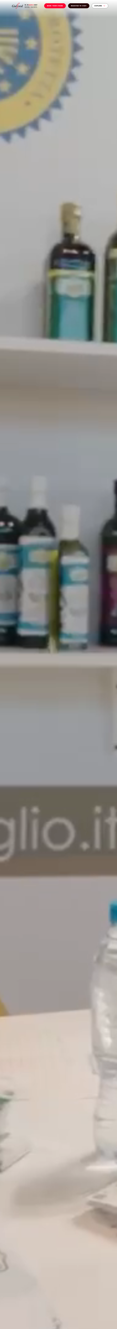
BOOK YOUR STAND (55, 6)
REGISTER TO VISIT (79, 6)
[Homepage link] (25, 6)
